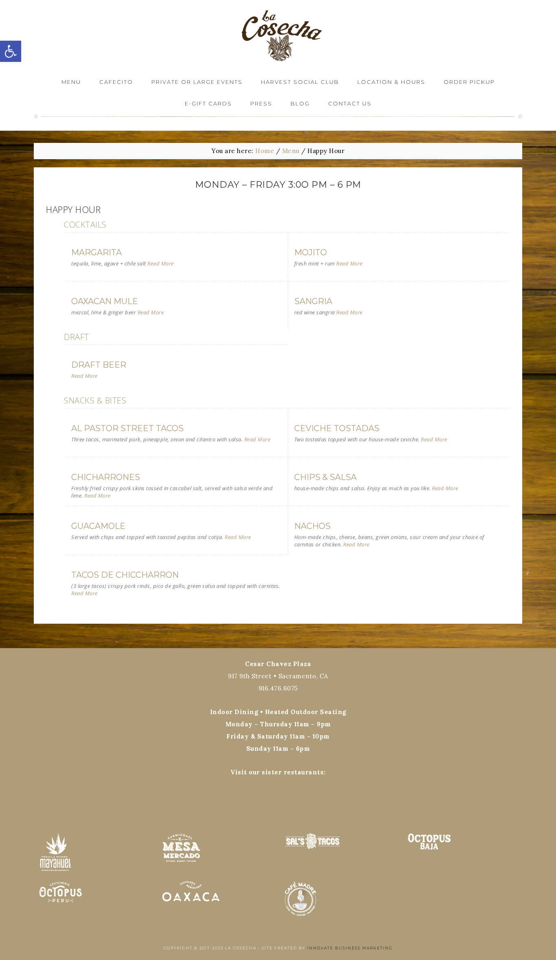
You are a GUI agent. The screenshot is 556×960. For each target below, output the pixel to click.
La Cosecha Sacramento (278, 35)
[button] (10, 51)
